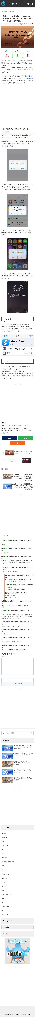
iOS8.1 (20, 425)
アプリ (4, 866)
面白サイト (5, 914)
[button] (31, 733)
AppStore (4, 837)
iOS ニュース (5, 845)
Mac (3, 849)
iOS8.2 (19, 428)
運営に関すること (7, 906)
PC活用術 (4, 857)
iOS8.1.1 (27, 425)
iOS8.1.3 (12, 428)
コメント (4, 656)
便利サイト (5, 886)
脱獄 (4, 422)
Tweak (24, 430)
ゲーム (4, 870)
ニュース (4, 878)
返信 (10, 587)
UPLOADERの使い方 (8, 862)
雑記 (3, 910)
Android (4, 833)
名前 (2, 676)
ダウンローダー (6, 874)
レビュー (4, 882)
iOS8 (15, 425)
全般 (3, 890)
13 (20, 24)
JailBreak (12, 430)
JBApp (18, 430)
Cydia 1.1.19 (17, 60)
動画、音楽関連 (6, 894)
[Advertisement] (17, 105)
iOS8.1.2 (5, 428)
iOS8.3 (25, 428)
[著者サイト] (9, 438)
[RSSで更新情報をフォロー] (17, 443)
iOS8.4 (5, 430)
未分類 (4, 898)
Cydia (4, 425)
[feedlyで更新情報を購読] (25, 438)
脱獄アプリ (6, 433)
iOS (10, 425)
